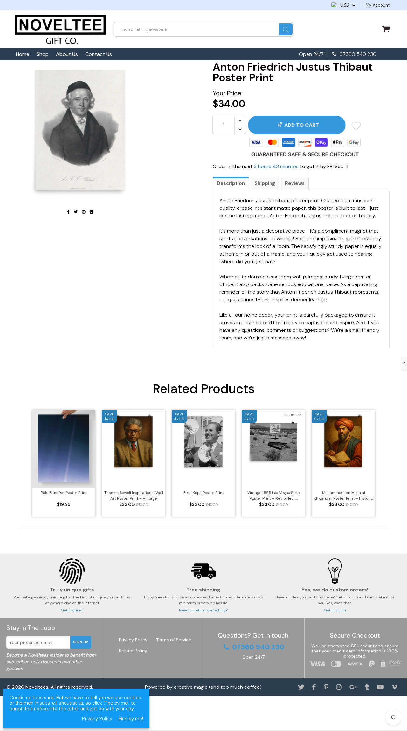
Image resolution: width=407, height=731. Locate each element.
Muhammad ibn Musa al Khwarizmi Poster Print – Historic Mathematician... (343, 495)
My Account (378, 5)
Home (22, 54)
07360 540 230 (357, 54)
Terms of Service (173, 640)
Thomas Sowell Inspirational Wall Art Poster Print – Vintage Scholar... (133, 495)
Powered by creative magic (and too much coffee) (203, 687)
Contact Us (98, 54)
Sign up (80, 642)
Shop (43, 54)
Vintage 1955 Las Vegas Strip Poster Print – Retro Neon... (273, 495)
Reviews (295, 183)
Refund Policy (133, 650)
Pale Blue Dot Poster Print (64, 492)
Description (231, 183)
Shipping (265, 183)
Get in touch (335, 610)
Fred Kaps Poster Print (203, 492)
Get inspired (72, 610)
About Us (67, 54)
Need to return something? (203, 610)
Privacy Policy (133, 640)
